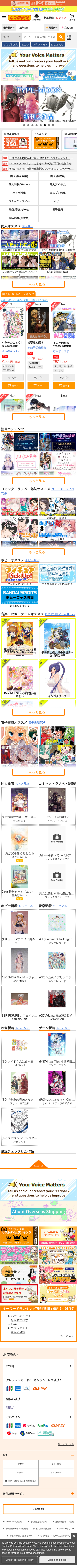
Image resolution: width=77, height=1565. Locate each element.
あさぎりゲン (35, 367)
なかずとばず (61, 351)
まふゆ (25, 44)
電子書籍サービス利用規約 (17, 1528)
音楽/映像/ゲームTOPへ (60, 614)
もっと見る (22, 783)
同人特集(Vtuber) (19, 184)
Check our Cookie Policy (19, 1559)
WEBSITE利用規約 (14, 1521)
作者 (70, 366)
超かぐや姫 (18, 1332)
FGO (14, 1324)
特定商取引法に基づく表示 (21, 1535)
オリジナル (8, 366)
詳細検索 (69, 37)
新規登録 (49, 17)
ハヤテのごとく (21, 1316)
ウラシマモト (40, 44)
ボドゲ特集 (19, 193)
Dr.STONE (34, 362)
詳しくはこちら (66, 1444)
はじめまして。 (11, 350)
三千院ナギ (8, 370)
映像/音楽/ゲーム (19, 209)
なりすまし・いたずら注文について (55, 1535)
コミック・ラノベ (19, 201)
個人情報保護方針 (43, 1528)
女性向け (69, 27)
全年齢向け (9, 27)
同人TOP (27, 226)
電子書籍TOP (37, 722)
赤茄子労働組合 (37, 347)
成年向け (24, 27)
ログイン (61, 17)
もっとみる (67, 1336)
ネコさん (58, 370)
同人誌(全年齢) (19, 176)
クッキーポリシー (66, 1528)
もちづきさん (10, 44)
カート (15, 385)
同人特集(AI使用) (19, 218)
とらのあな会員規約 (38, 1521)
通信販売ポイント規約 (64, 1521)
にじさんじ (57, 44)
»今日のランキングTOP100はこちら (24, 300)
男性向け (53, 27)
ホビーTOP (32, 560)
